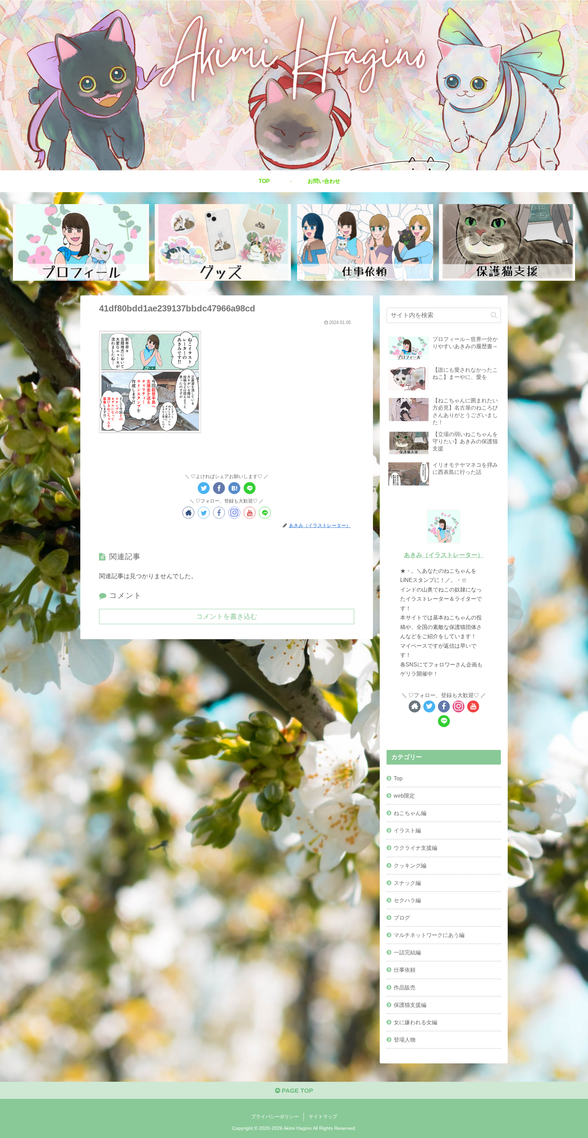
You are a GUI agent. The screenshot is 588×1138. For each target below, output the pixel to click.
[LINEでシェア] (250, 488)
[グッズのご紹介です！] (223, 242)
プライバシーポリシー (275, 1116)
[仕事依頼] (365, 242)
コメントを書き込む (226, 616)
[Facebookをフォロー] (219, 513)
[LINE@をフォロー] (265, 513)
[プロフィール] (81, 242)
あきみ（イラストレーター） (444, 555)
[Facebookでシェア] (219, 488)
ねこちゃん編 (410, 813)
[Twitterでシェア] (204, 488)
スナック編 (407, 883)
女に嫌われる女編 (415, 1022)
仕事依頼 (404, 970)
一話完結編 (407, 952)
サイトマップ (323, 1116)
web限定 (404, 796)
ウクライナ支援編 (415, 848)
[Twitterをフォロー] (204, 513)
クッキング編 (410, 865)
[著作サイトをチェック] (188, 513)
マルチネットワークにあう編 (429, 935)
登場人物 (404, 1039)
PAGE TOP (296, 1090)
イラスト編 (407, 830)
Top (398, 778)
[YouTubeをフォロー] (250, 513)
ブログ (402, 917)
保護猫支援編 (410, 1005)
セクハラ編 (407, 900)
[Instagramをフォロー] (234, 513)
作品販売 (404, 987)
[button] (494, 315)
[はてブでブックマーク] (234, 488)
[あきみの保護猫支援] (507, 242)
